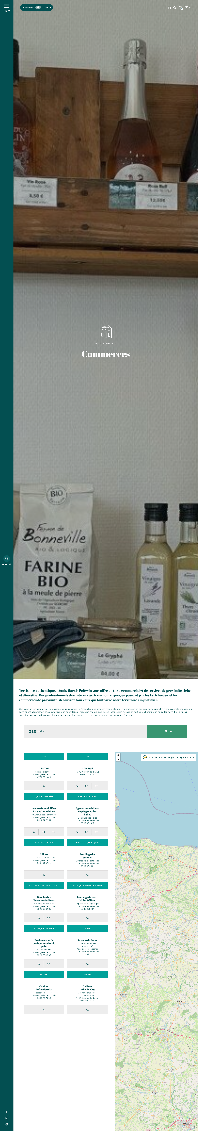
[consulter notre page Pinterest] (7, 1124)
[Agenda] (169, 7)
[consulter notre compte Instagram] (7, 1118)
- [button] (118, 759)
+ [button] (118, 755)
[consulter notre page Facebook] (6, 1112)
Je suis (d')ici (27, 7)
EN (186, 14)
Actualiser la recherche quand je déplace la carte (171, 757)
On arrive (47, 7)
